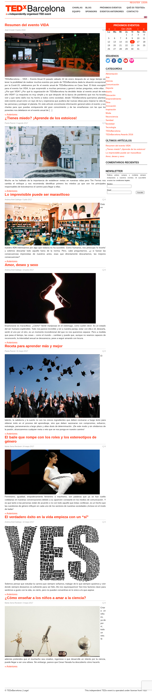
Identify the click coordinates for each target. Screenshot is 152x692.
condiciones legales (123, 180)
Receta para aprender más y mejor (33, 346)
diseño (109, 91)
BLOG (88, 7)
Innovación (111, 106)
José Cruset (9, 30)
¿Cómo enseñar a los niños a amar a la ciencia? (45, 598)
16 (132, 42)
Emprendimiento (113, 99)
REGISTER (135, 2)
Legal (25, 690)
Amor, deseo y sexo (21, 265)
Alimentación (112, 74)
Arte (108, 77)
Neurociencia (112, 116)
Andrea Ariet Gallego (13, 200)
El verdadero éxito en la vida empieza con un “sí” (46, 517)
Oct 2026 (126, 29)
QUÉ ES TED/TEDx (136, 7)
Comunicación (112, 84)
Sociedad (110, 124)
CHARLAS (77, 7)
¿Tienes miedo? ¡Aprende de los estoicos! (41, 118)
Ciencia (109, 81)
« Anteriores (11, 114)
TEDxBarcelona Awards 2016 (119, 134)
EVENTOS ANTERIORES (112, 11)
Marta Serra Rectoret (13, 446)
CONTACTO (132, 11)
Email (109, 190)
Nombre (110, 184)
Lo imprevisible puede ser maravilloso (37, 194)
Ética (108, 102)
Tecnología (111, 127)
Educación (110, 95)
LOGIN (144, 2)
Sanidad (109, 120)
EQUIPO (76, 11)
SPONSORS (91, 11)
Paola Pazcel (10, 123)
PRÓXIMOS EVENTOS (110, 7)
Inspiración (111, 109)
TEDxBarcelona (113, 131)
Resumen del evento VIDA (27, 25)
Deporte (109, 88)
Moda (108, 113)
